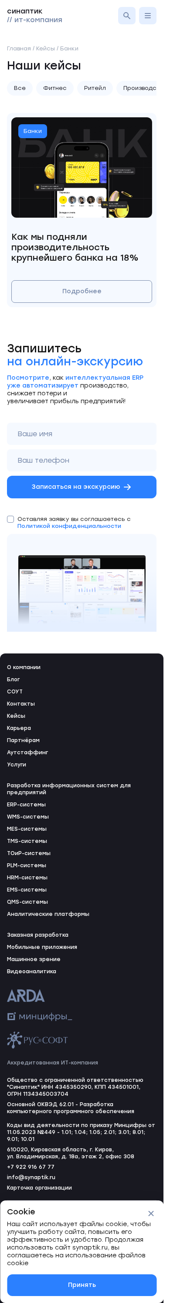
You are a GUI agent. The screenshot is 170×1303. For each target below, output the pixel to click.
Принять (82, 1285)
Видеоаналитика (31, 971)
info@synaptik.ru (31, 1177)
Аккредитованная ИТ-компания (52, 1063)
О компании (24, 667)
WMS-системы (28, 817)
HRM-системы (27, 878)
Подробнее (82, 291)
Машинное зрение (34, 959)
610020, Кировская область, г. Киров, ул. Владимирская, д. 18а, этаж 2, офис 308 (70, 1153)
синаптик (34, 15)
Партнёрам (23, 740)
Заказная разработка (37, 935)
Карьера (19, 728)
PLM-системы (26, 865)
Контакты (21, 704)
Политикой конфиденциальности (69, 526)
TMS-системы (27, 841)
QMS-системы (27, 902)
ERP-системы (26, 805)
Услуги (16, 765)
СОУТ (15, 692)
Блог (13, 679)
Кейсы (16, 716)
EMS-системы (27, 890)
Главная (19, 48)
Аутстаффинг (27, 752)
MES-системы (27, 829)
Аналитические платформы (48, 914)
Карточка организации (39, 1188)
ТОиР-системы (29, 853)
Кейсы (45, 48)
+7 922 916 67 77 (30, 1167)
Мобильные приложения (42, 947)
